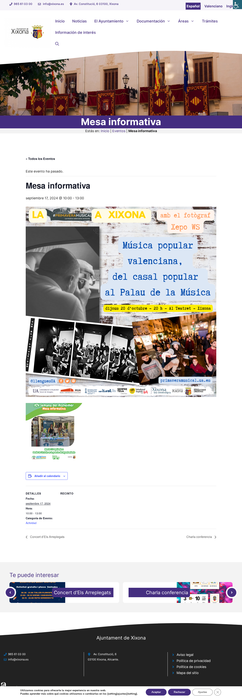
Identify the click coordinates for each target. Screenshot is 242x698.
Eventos (118, 131)
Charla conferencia (199, 537)
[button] (57, 43)
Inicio (60, 21)
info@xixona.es (53, 4)
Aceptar (156, 692)
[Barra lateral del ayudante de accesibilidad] (237, 4)
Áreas (183, 21)
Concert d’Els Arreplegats (46, 537)
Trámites (210, 21)
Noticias (79, 21)
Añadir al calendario (47, 476)
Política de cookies (191, 667)
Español (193, 6)
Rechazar (179, 692)
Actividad (31, 523)
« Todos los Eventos (40, 158)
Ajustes (202, 692)
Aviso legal (185, 655)
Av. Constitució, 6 (104, 654)
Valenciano (213, 6)
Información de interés (75, 32)
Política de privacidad (194, 661)
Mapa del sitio (188, 673)
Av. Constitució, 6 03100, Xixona (96, 4)
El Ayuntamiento (108, 21)
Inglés (231, 6)
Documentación (151, 21)
